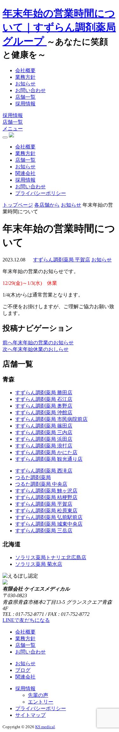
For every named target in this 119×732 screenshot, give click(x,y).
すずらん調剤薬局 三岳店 (43, 530)
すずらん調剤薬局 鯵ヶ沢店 (46, 490)
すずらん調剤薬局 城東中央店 (49, 524)
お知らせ (25, 83)
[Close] (5, 137)
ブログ (22, 670)
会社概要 (25, 70)
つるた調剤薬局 (33, 477)
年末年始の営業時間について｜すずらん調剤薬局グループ (59, 27)
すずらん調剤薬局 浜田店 (43, 439)
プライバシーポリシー (40, 193)
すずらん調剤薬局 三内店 (43, 432)
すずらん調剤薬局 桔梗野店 (46, 497)
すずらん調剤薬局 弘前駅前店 (49, 517)
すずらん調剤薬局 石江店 (43, 399)
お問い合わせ (30, 90)
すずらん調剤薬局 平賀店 (43, 504)
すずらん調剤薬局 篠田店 (43, 426)
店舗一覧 (25, 97)
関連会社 (25, 173)
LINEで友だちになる (26, 620)
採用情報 (25, 103)
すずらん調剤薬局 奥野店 (43, 406)
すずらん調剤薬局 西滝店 (43, 470)
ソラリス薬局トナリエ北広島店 (50, 557)
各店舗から (47, 205)
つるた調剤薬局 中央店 (41, 484)
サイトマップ (30, 715)
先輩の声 (38, 695)
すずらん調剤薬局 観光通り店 (49, 459)
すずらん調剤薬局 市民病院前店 (51, 419)
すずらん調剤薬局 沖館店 (43, 412)
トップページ (18, 205)
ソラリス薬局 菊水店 (38, 564)
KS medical (45, 726)
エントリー (40, 701)
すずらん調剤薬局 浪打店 (43, 445)
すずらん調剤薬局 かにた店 (46, 452)
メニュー (13, 128)
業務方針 (25, 77)
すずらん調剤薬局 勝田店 (43, 392)
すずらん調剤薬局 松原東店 (46, 510)
